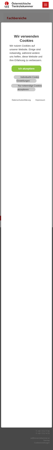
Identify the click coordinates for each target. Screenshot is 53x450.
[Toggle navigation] (45, 5)
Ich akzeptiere (26, 68)
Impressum (40, 100)
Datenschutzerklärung (21, 100)
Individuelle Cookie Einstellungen (27, 79)
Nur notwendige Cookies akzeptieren (29, 87)
